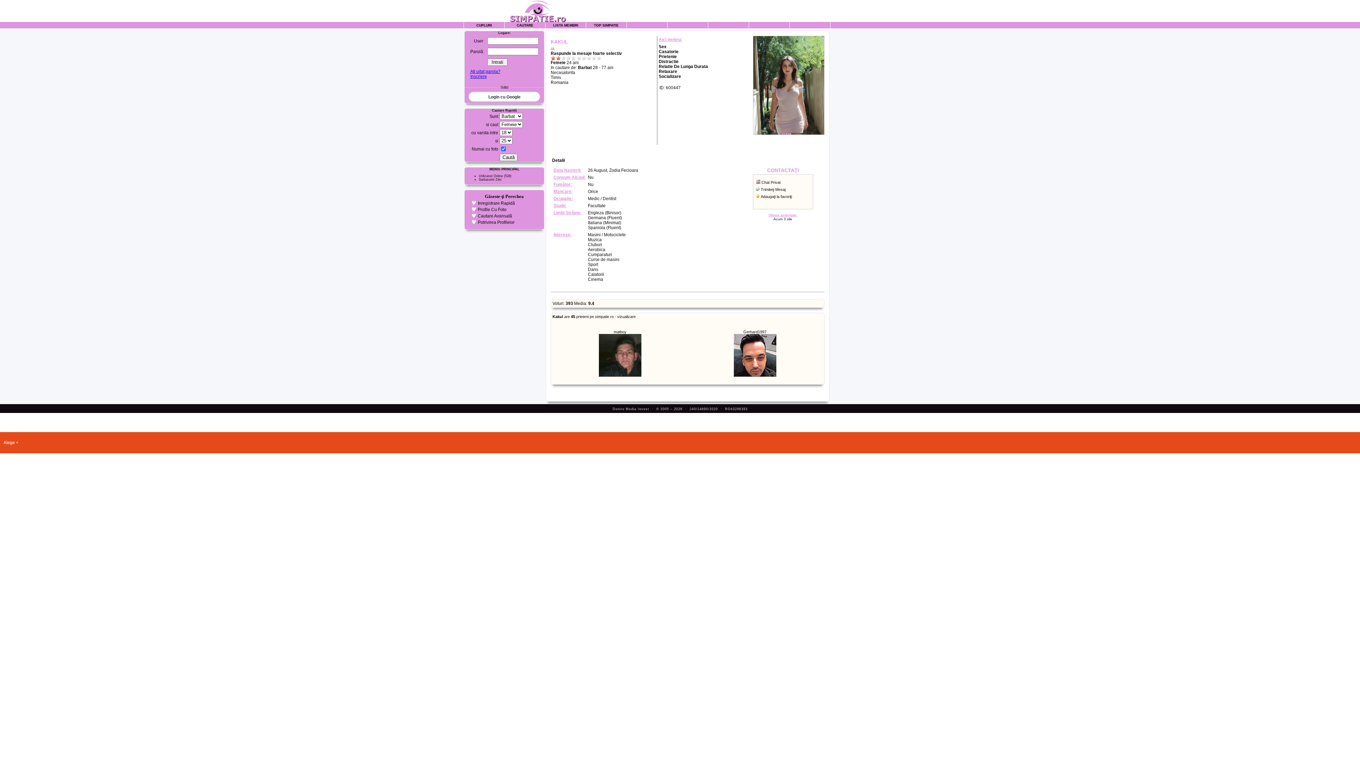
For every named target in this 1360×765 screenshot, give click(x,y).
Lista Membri (565, 25)
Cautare (525, 25)
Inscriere (478, 76)
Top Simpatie (606, 25)
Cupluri (484, 25)
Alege (9, 442)
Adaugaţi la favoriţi (776, 196)
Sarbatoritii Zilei (490, 179)
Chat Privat (771, 182)
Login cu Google (504, 97)
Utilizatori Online (491, 176)
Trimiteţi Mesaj (773, 189)
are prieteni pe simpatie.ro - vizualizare (594, 316)
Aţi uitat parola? (485, 71)
